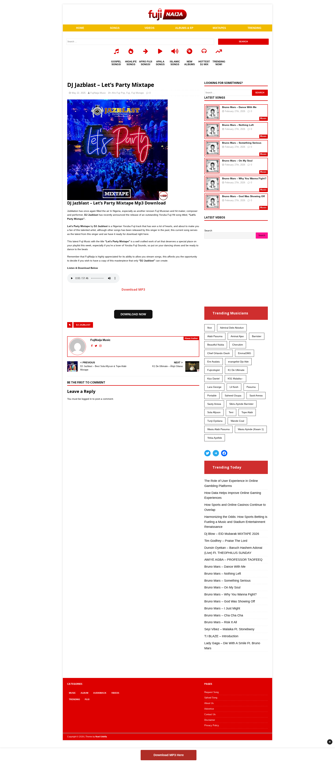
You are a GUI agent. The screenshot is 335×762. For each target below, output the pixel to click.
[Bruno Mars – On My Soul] (212, 170)
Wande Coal (237, 420)
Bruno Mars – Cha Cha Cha (223, 615)
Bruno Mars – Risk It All (220, 622)
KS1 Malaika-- (235, 378)
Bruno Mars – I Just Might (222, 608)
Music (72, 693)
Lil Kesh (234, 387)
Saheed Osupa (233, 395)
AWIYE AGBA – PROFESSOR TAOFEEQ (233, 559)
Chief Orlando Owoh (218, 353)
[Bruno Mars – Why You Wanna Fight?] (212, 188)
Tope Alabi (247, 412)
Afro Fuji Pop (118, 93)
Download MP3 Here (169, 755)
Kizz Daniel (213, 378)
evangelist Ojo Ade (238, 361)
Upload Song (210, 697)
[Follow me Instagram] (100, 345)
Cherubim (237, 344)
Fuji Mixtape (137, 93)
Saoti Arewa (256, 395)
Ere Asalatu (213, 361)
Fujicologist (213, 370)
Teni (231, 412)
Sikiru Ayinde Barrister (241, 403)
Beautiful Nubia (215, 344)
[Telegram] (216, 453)
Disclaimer (209, 720)
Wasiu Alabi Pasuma (218, 429)
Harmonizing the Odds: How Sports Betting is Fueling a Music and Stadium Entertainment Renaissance (235, 522)
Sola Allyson (214, 412)
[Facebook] (224, 453)
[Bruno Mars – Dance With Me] (212, 117)
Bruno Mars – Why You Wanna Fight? (244, 178)
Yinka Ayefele (214, 437)
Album (84, 693)
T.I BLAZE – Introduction (221, 636)
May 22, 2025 (78, 93)
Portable (212, 395)
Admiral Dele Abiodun (232, 327)
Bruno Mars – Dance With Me (239, 107)
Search (208, 230)
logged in (87, 398)
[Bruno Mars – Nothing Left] (212, 135)
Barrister (256, 336)
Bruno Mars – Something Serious (241, 142)
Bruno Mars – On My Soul (237, 160)
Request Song (211, 692)
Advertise (209, 708)
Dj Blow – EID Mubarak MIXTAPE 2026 (231, 533)
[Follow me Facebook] (92, 345)
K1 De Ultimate (236, 370)
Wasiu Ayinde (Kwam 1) (251, 429)
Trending (74, 699)
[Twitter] (207, 453)
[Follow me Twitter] (96, 345)
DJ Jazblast (83, 325)
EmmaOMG (244, 353)
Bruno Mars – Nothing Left (238, 125)
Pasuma (251, 387)
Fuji (128, 93)
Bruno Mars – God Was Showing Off (243, 196)
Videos (115, 693)
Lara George (214, 387)
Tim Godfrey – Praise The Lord (225, 540)
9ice (209, 327)
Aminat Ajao (237, 336)
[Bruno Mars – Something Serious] (212, 153)
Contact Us (210, 714)
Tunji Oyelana (214, 420)
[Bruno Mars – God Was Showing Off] (212, 206)
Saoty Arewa (214, 403)
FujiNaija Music (98, 93)
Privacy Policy (211, 725)
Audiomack (99, 693)
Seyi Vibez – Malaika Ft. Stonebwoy (229, 629)
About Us (209, 703)
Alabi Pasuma (214, 336)
